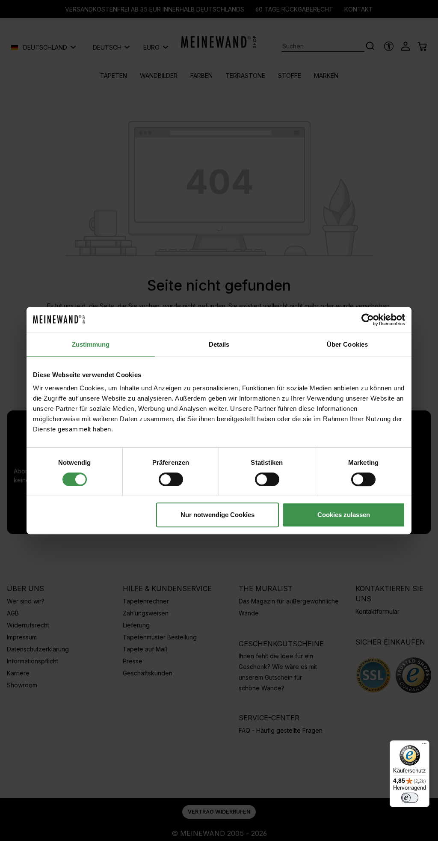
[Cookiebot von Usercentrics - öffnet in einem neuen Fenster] (367, 319)
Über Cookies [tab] (347, 344)
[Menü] (424, 745)
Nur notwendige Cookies (218, 514)
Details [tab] (219, 344)
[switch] (171, 479)
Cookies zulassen (343, 514)
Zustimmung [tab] (91, 344)
